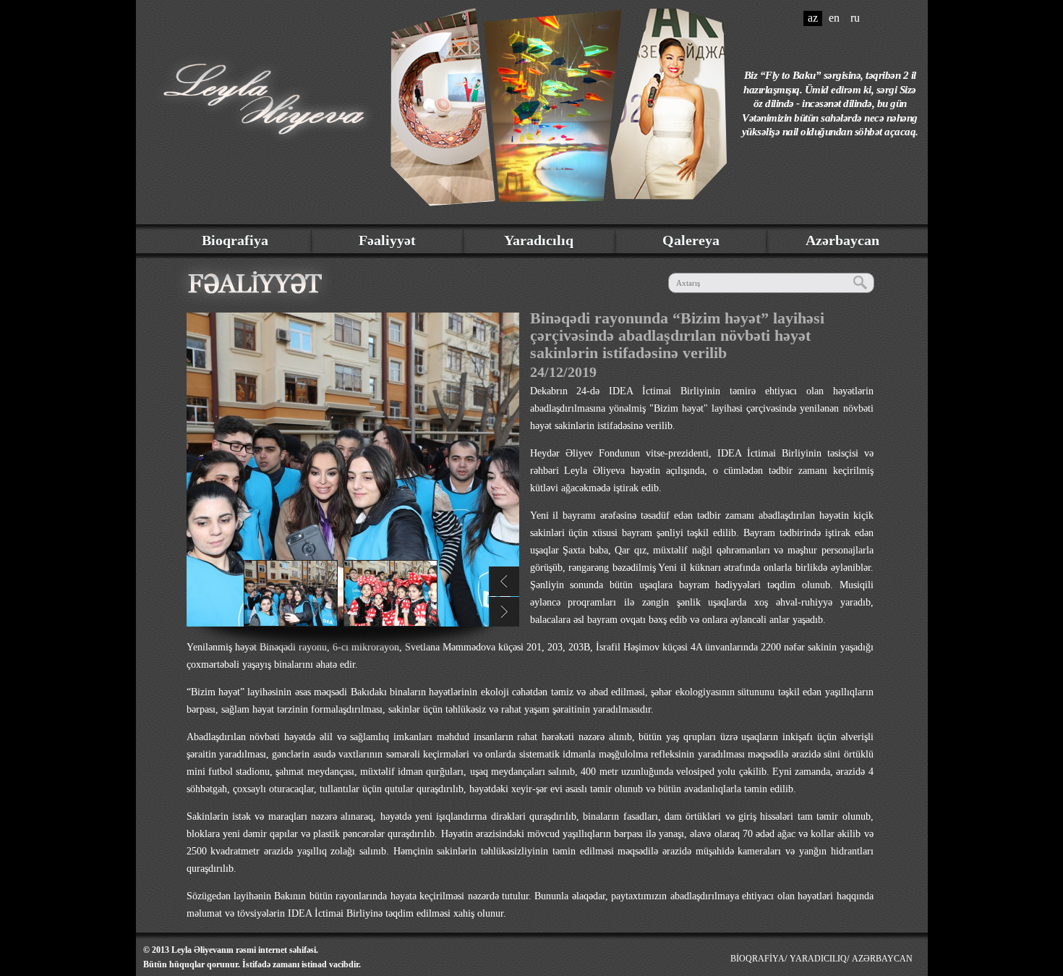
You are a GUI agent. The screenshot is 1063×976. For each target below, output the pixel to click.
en (834, 18)
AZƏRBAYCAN (882, 959)
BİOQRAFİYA (757, 959)
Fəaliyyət (387, 240)
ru (855, 18)
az (813, 18)
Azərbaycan (842, 240)
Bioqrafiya (235, 240)
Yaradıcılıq (538, 240)
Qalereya (691, 240)
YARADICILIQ (818, 959)
